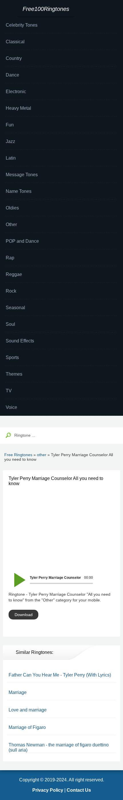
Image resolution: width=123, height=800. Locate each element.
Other (11, 224)
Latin (11, 158)
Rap (10, 257)
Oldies (12, 207)
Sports (12, 357)
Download (24, 614)
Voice (11, 407)
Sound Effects (20, 340)
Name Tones (18, 191)
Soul (10, 324)
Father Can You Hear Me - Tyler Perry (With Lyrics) (60, 674)
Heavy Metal (18, 108)
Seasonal (15, 307)
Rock (11, 291)
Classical (15, 41)
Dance (12, 74)
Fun (10, 124)
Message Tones (22, 174)
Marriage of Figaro (27, 727)
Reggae (14, 274)
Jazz (10, 141)
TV (9, 390)
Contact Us (79, 790)
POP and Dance (22, 241)
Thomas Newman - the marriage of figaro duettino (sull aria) (59, 747)
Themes (14, 374)
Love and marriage (28, 709)
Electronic (16, 91)
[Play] (16, 576)
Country (14, 58)
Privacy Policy (47, 790)
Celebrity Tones (21, 25)
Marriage (18, 692)
